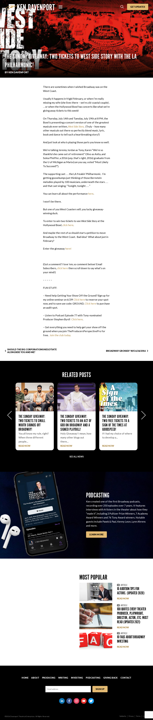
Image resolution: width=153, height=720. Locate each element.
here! (68, 248)
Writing (63, 677)
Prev (9, 415)
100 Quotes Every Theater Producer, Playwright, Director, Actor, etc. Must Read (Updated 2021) (132, 615)
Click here (79, 299)
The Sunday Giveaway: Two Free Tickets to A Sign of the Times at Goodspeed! (74, 422)
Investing (77, 677)
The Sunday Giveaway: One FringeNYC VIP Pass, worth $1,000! (118, 420)
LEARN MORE (96, 534)
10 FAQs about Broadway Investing (131, 639)
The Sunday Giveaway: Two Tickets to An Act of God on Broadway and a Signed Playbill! (34, 422)
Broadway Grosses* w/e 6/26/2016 (126, 351)
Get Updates (137, 6)
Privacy (131, 716)
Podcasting (93, 677)
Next (143, 415)
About (35, 677)
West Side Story (76, 126)
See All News (76, 456)
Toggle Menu (60, 7)
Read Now (24, 446)
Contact (125, 677)
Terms (138, 716)
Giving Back (110, 677)
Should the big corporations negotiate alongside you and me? (32, 350)
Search (122, 6)
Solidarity (123, 716)
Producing (48, 677)
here (90, 193)
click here (68, 225)
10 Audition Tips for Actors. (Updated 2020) (130, 590)
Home (25, 677)
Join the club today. (60, 335)
